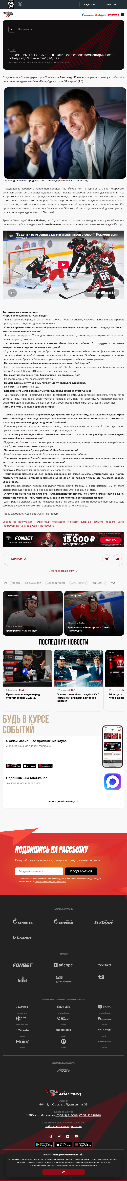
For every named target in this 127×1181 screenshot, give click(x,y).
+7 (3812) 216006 (67, 1115)
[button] (18, 559)
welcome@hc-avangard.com (63, 1126)
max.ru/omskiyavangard (63, 801)
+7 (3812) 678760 (90, 1115)
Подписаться (81, 871)
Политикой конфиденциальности (50, 882)
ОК (63, 1171)
